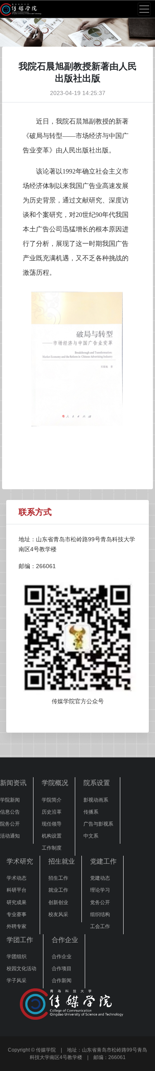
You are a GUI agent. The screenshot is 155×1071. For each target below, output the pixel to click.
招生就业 (61, 861)
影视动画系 (95, 800)
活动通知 (10, 836)
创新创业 (58, 902)
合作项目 (62, 968)
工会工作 (100, 926)
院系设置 (96, 782)
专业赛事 (16, 914)
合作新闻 (62, 980)
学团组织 (16, 956)
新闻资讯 (13, 782)
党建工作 (103, 861)
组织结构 (100, 914)
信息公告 (10, 812)
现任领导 (52, 824)
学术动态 (16, 878)
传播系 (90, 812)
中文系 (90, 836)
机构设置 (52, 836)
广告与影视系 (98, 824)
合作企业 (65, 939)
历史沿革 (52, 812)
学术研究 (20, 861)
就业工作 (58, 890)
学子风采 (16, 980)
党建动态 (100, 878)
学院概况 (55, 782)
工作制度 (52, 848)
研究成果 (16, 902)
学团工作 (20, 939)
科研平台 (16, 890)
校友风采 (58, 914)
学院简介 (52, 800)
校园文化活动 (21, 968)
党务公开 (100, 902)
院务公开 (10, 824)
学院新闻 (10, 800)
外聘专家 (16, 926)
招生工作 (58, 878)
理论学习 (100, 890)
